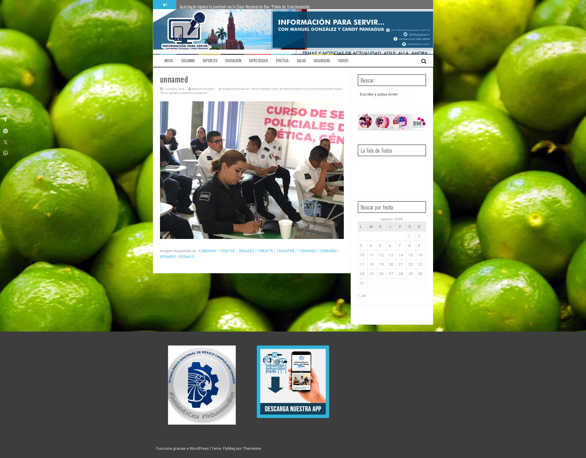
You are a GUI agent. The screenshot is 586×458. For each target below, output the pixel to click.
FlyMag (229, 448)
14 (401, 255)
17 (362, 264)
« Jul (362, 295)
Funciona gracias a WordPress (183, 448)
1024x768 (285, 251)
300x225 (246, 251)
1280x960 (207, 251)
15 (410, 255)
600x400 (168, 256)
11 (371, 255)
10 (362, 255)
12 (381, 255)
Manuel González (203, 89)
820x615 (187, 256)
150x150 (227, 251)
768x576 (265, 251)
